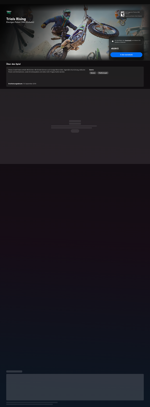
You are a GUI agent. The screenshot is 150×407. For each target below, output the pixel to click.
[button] (75, 268)
